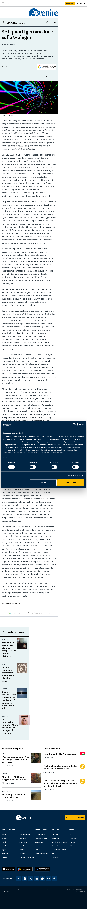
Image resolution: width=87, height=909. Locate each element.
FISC (70, 846)
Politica (4, 842)
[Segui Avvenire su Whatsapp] (42, 878)
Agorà (4, 850)
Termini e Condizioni (7, 891)
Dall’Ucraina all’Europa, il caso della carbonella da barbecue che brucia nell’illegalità (60, 783)
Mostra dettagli (74, 475)
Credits (55, 890)
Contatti (55, 857)
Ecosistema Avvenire (59, 842)
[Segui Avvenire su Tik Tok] (54, 878)
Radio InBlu (73, 838)
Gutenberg (39, 842)
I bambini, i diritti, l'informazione (61, 754)
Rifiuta (43, 482)
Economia (22, 838)
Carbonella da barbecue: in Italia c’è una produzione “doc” (60, 767)
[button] (3, 3)
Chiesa (4, 857)
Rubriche (22, 850)
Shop (54, 853)
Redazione (49, 758)
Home (4, 834)
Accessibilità (32, 890)
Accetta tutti (71, 482)
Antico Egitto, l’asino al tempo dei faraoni (13, 796)
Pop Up (37, 850)
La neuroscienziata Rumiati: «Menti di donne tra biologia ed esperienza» (10, 726)
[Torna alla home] (3, 22)
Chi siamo (55, 834)
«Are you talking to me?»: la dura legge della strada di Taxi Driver (15, 760)
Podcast (5, 853)
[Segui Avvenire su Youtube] (48, 878)
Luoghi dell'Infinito (42, 853)
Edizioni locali (40, 834)
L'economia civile (41, 838)
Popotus (38, 846)
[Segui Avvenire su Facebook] (18, 878)
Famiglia (22, 846)
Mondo (4, 846)
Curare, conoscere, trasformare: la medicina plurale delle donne (8, 674)
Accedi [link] (82, 3)
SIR (70, 834)
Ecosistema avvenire (26, 857)
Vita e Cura (23, 842)
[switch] (33, 467)
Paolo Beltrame (9, 45)
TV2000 (72, 842)
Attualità (5, 838)
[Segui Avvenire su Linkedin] (36, 878)
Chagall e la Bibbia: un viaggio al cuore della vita (15, 778)
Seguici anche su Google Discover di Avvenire (31, 613)
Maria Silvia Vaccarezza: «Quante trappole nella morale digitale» (9, 649)
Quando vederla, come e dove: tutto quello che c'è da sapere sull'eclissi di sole (9, 700)
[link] (70, 3)
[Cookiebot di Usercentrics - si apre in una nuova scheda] (74, 424)
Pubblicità (55, 846)
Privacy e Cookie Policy (20, 891)
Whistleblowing (45, 890)
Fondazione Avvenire (59, 850)
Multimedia (23, 853)
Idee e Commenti (25, 834)
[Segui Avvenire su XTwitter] (30, 878)
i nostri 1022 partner (15, 436)
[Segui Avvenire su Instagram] (24, 878)
